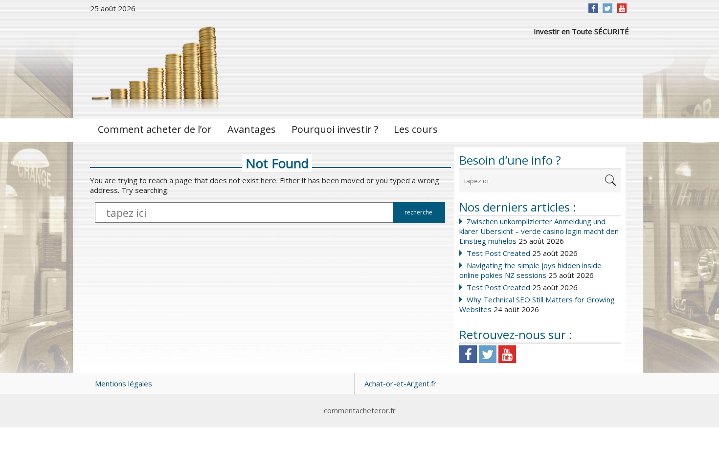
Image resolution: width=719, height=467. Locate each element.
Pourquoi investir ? (335, 129)
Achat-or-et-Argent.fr (400, 383)
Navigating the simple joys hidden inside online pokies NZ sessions (530, 270)
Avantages (251, 129)
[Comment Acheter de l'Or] (156, 66)
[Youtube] (507, 354)
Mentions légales (123, 383)
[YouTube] (622, 8)
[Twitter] (607, 8)
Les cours (416, 129)
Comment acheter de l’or (155, 129)
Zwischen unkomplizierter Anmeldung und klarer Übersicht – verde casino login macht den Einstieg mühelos (539, 231)
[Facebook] (593, 8)
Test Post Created (498, 253)
